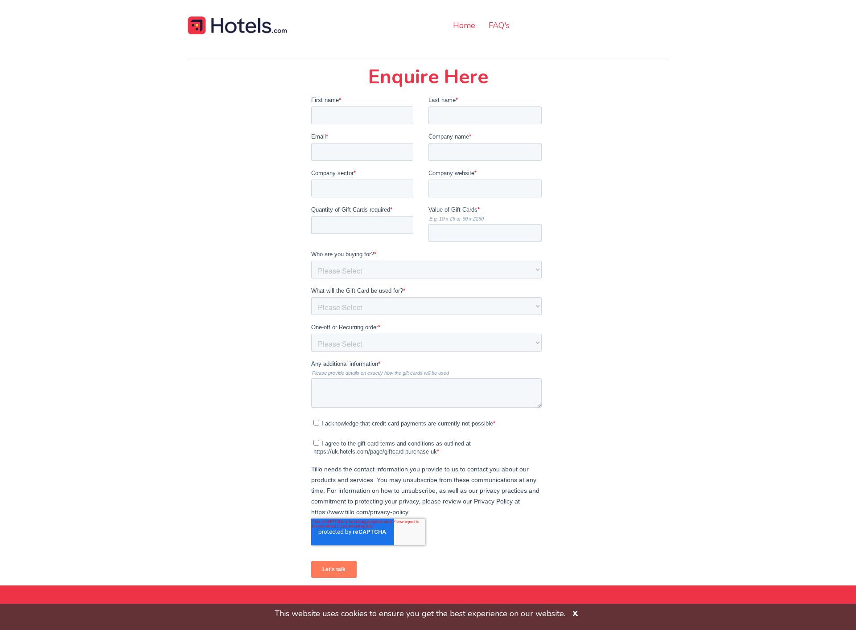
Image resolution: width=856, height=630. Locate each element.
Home (464, 25)
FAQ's (499, 25)
